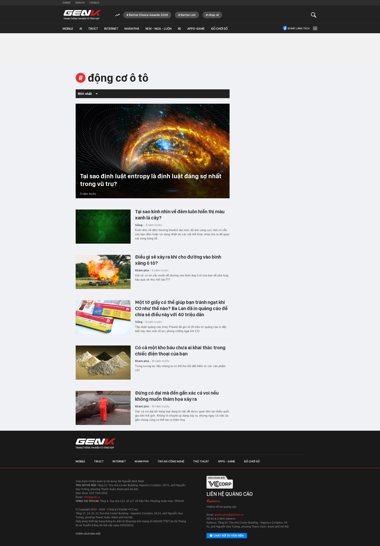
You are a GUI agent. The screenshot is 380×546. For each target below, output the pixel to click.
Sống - (139, 225)
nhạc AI (213, 15)
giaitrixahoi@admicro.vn (229, 514)
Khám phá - (143, 270)
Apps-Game (196, 29)
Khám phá (131, 29)
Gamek (66, 2)
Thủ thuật (201, 461)
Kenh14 (79, 2)
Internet (111, 29)
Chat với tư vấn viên (229, 535)
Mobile (67, 29)
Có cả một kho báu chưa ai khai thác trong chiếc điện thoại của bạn (180, 351)
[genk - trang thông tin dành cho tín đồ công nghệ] (96, 443)
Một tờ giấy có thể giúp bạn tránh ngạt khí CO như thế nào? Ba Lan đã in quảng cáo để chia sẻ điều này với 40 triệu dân (181, 308)
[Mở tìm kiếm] (313, 15)
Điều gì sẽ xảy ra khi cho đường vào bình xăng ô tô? (178, 260)
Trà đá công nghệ (170, 461)
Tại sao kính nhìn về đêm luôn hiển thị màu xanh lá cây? (180, 215)
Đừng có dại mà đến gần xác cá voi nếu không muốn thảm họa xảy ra (177, 396)
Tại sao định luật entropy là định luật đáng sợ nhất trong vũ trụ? (150, 180)
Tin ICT (93, 29)
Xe (179, 29)
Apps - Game (226, 461)
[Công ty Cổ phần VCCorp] (219, 489)
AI (80, 29)
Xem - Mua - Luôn (158, 29)
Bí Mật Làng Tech (299, 28)
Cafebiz (94, 2)
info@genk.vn (92, 497)
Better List (188, 15)
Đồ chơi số (219, 29)
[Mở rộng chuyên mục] (315, 28)
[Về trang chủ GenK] (82, 15)
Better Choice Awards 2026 (148, 15)
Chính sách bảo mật (88, 533)
